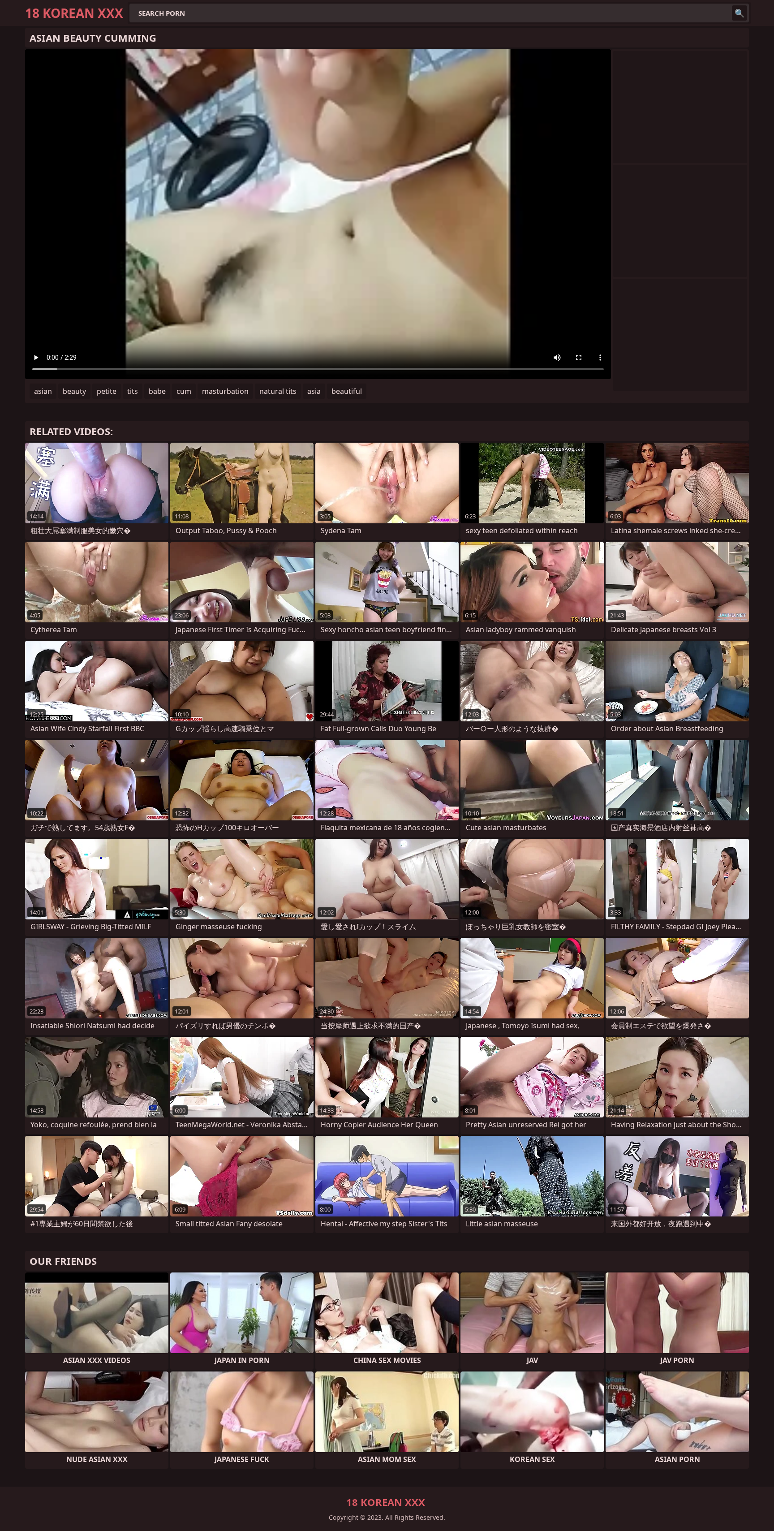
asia (314, 391)
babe (157, 391)
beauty (74, 391)
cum (183, 391)
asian (43, 391)
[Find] (739, 13)
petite (106, 391)
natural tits (278, 391)
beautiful (346, 391)
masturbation (225, 391)
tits (132, 391)
